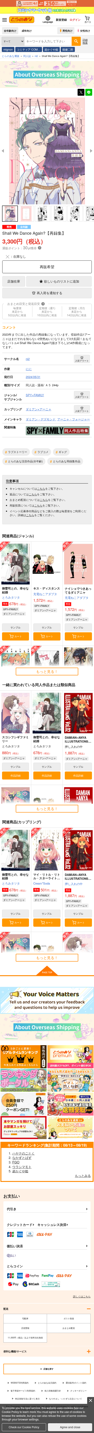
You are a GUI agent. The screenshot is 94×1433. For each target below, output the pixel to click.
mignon (8, 49)
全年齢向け (10, 30)
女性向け (85, 30)
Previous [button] (2, 150)
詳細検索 (85, 41)
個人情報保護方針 (52, 1390)
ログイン (75, 20)
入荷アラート (82, 360)
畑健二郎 (67, 49)
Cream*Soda (41, 883)
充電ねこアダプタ (45, 594)
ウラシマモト (21, 1166)
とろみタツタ (11, 597)
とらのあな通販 (10, 56)
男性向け (68, 30)
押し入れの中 (74, 884)
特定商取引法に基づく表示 (27, 1398)
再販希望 (47, 266)
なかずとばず (21, 1157)
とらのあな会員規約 (47, 1382)
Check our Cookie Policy (24, 1427)
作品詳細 (15, 775)
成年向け (27, 30)
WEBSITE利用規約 (20, 1382)
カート (18, 636)
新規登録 (61, 20)
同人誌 (27, 56)
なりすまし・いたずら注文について (65, 1398)
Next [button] (91, 150)
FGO (15, 1162)
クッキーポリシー (78, 1390)
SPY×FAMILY (10, 609)
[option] (47, 151)
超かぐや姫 (51, 49)
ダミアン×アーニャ (14, 613)
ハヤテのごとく (23, 1153)
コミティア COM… (28, 49)
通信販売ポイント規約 (76, 1382)
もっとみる (83, 1175)
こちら (41, 488)
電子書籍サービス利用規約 (22, 1390)
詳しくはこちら (82, 1296)
